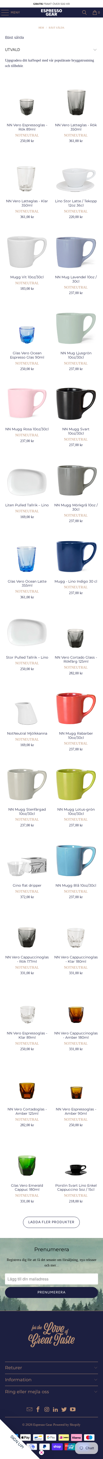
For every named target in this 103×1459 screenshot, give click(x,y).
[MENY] (2, 13)
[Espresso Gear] (51, 13)
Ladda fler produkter (51, 1222)
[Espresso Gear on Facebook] (38, 1409)
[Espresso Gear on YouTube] (73, 1409)
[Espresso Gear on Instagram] (47, 1409)
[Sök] (84, 13)
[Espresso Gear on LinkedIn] (55, 1409)
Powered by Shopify (66, 1424)
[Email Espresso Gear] (29, 1409)
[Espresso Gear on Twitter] (64, 1409)
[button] (20, 1439)
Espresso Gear (42, 1424)
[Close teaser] (41, 1452)
